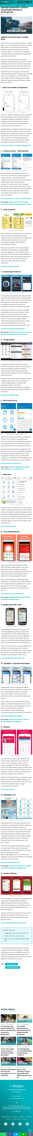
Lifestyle (4, 5)
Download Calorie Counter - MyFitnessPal (16, 198)
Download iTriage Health (10, 395)
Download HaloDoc (8, 789)
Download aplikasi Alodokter (11, 716)
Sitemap (24, 1119)
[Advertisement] (16, 989)
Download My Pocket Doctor (11, 463)
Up (30, 1131)
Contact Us (22, 1117)
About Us (8, 1119)
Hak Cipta (14, 1117)
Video (20, 5)
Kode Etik (28, 1117)
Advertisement (6, 1117)
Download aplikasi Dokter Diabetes (13, 923)
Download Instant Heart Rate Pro (13, 329)
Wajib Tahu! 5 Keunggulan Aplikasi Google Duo (16, 939)
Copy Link (30, 1134)
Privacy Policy (16, 1119)
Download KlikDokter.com (10, 862)
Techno (13, 5)
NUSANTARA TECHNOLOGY (18, 1089)
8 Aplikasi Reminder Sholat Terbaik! (14, 936)
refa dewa (11, 14)
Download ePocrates (8, 526)
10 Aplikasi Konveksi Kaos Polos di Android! (16, 933)
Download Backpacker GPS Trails (13, 658)
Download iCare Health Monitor (12, 594)
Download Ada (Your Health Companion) (16, 146)
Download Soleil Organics (10, 266)
